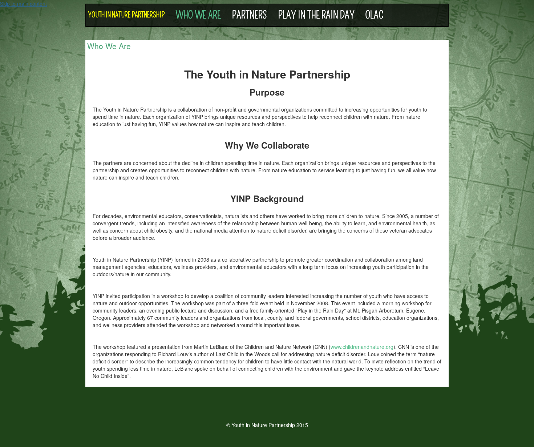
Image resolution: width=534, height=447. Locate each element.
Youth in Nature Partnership (126, 15)
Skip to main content (23, 3)
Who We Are (198, 15)
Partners (249, 15)
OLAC (374, 15)
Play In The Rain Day (316, 15)
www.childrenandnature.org (362, 346)
